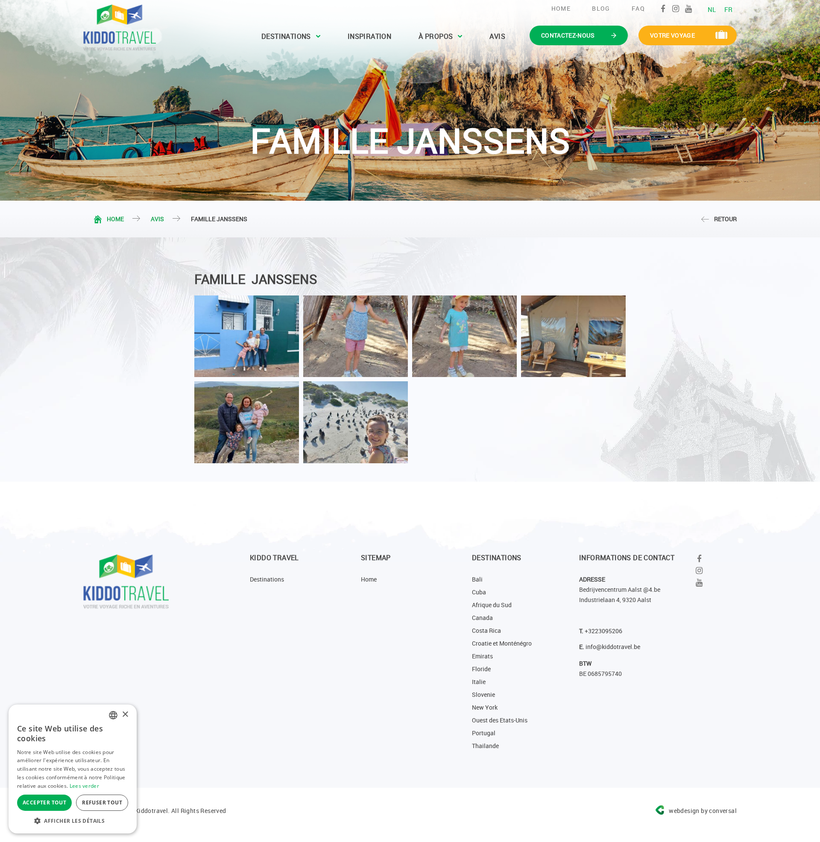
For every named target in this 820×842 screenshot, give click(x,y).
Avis (497, 36)
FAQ (638, 8)
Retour (725, 219)
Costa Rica (486, 630)
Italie (479, 682)
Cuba (479, 592)
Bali (477, 579)
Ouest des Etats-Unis (499, 720)
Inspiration (369, 36)
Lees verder (84, 785)
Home (561, 8)
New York (485, 707)
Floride (481, 669)
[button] (72, 820)
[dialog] (73, 769)
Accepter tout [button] (44, 802)
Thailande (485, 746)
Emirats (482, 656)
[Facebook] (663, 8)
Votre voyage (672, 35)
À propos (436, 36)
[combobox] (113, 715)
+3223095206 (603, 631)
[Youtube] (689, 8)
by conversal (703, 811)
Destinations (286, 36)
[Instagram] (676, 8)
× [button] (125, 714)
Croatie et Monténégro (502, 643)
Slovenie (483, 694)
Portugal (483, 733)
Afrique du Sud (492, 605)
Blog (601, 8)
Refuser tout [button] (102, 802)
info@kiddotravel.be (613, 647)
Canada (482, 618)
